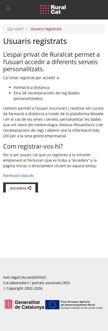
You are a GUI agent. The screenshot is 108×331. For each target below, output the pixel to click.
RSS (66, 282)
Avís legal (11, 277)
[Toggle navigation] (8, 8)
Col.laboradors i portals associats (32, 282)
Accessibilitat (33, 277)
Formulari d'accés (18, 175)
